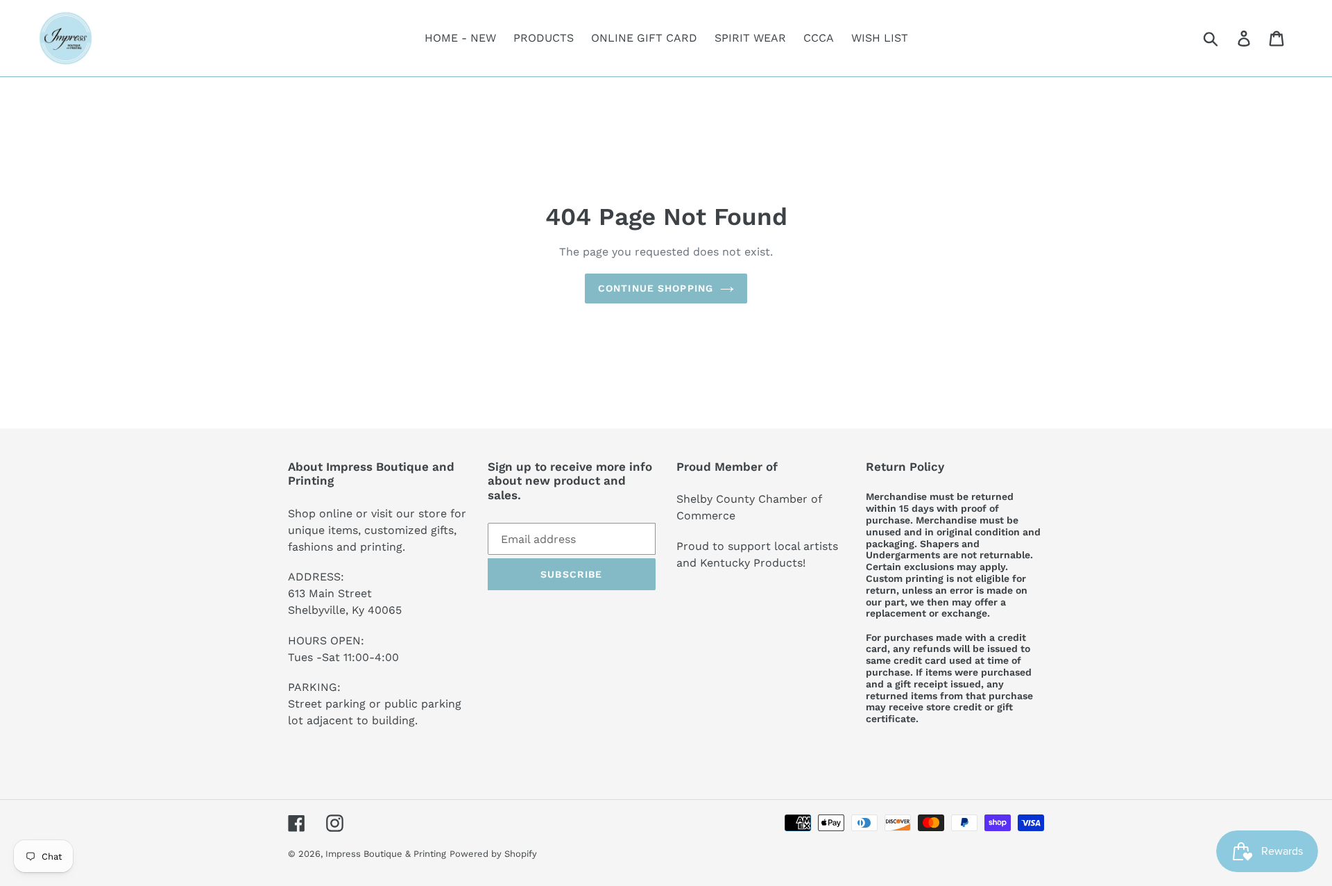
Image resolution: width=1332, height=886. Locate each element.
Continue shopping (655, 288)
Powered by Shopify (493, 854)
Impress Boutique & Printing (385, 854)
